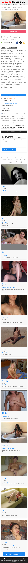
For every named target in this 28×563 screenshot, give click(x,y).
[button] (17, 42)
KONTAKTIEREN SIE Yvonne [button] (14, 131)
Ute (3, 187)
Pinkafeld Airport (6, 353)
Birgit (4, 219)
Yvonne (5, 445)
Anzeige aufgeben (21, 558)
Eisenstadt (4, 190)
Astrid (4, 542)
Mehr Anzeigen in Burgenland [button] (14, 554)
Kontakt (14, 558)
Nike (3, 510)
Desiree (5, 349)
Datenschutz (9, 558)
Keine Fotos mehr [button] (13, 31)
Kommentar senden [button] (9, 149)
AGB (4, 558)
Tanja (4, 284)
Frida (4, 478)
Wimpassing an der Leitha (11, 103)
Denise (4, 252)
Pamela (5, 381)
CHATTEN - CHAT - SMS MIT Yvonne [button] (13, 95)
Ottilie (4, 413)
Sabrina (5, 317)
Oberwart (4, 222)
